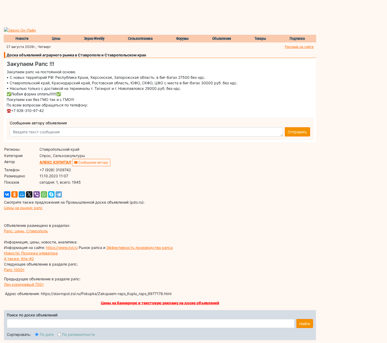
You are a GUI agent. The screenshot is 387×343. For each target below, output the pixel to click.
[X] (29, 194)
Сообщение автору (92, 162)
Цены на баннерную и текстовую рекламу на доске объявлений (160, 303)
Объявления (221, 38)
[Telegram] (59, 194)
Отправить (297, 132)
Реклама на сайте (299, 47)
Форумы (182, 38)
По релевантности (78, 334)
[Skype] (51, 194)
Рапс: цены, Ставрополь (26, 231)
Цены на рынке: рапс (23, 207)
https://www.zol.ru (62, 247)
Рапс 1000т (14, 269)
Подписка (297, 38)
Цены (56, 38)
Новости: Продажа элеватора (31, 253)
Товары (260, 38)
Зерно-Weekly (94, 38)
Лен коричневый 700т (24, 284)
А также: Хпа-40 (19, 258)
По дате (47, 334)
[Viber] (36, 194)
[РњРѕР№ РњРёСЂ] (22, 194)
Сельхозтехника (140, 38)
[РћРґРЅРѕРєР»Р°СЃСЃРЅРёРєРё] (14, 194)
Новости (22, 38)
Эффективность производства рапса (139, 247)
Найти (304, 323)
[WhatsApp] (44, 194)
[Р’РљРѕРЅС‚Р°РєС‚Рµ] (7, 194)
